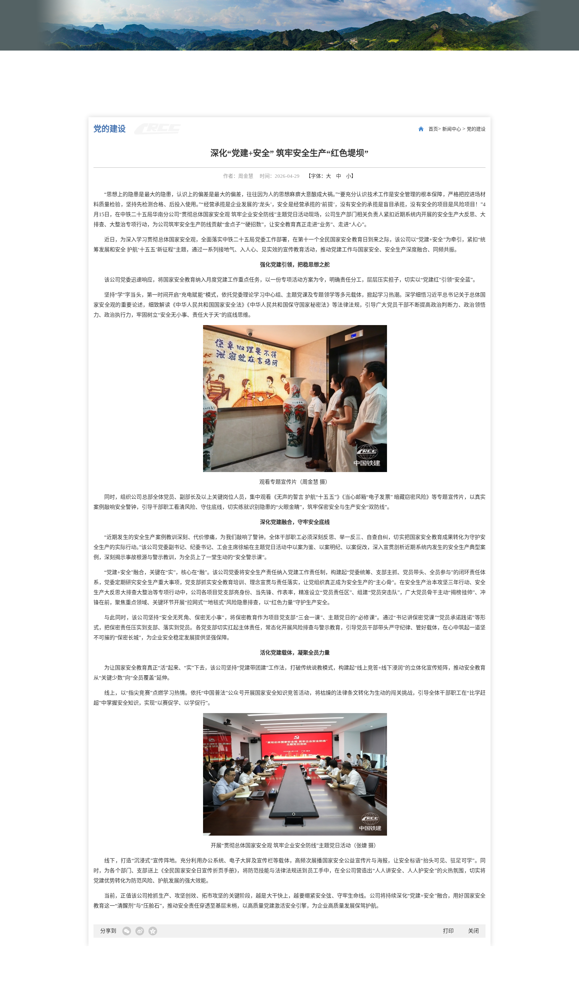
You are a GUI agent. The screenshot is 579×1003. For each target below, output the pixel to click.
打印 (448, 931)
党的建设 (476, 129)
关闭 (473, 931)
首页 (433, 129)
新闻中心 (452, 129)
